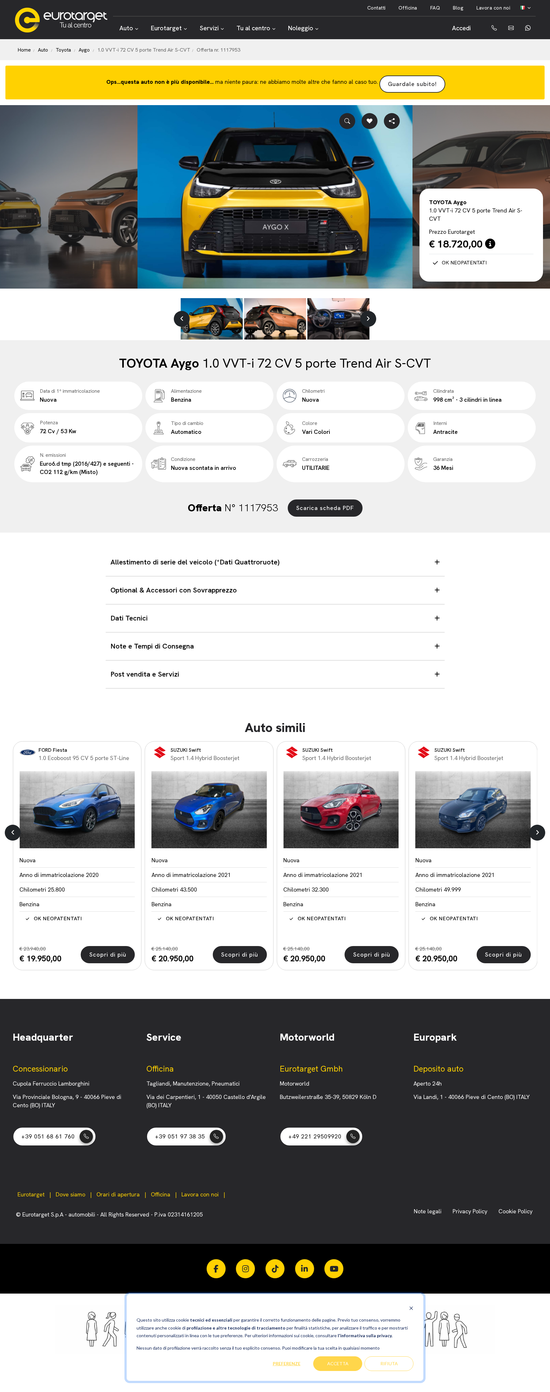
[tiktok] (275, 1268)
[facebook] (216, 1268)
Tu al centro (253, 28)
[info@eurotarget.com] (510, 28)
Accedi (461, 28)
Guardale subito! (412, 84)
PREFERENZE (286, 1363)
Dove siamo (70, 1194)
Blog (458, 7)
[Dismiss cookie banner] (411, 1308)
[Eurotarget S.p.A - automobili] (63, 20)
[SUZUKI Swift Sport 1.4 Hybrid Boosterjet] (77, 809)
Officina (407, 7)
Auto (126, 28)
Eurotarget (166, 28)
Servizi (209, 28)
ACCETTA (338, 1363)
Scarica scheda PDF (325, 508)
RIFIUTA (389, 1363)
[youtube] (333, 1268)
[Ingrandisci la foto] (347, 121)
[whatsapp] (527, 28)
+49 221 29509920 (315, 1136)
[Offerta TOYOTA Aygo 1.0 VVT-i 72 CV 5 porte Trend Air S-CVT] (275, 197)
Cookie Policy (515, 1211)
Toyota (63, 50)
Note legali (428, 1211)
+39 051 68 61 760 (48, 1136)
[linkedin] (304, 1268)
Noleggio (300, 28)
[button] (182, 319)
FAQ (435, 7)
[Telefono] (489, 28)
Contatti (376, 7)
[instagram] (245, 1268)
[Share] (392, 121)
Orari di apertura (118, 1194)
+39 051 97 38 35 (180, 1136)
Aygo (84, 50)
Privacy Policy (471, 1211)
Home (24, 50)
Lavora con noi (493, 7)
